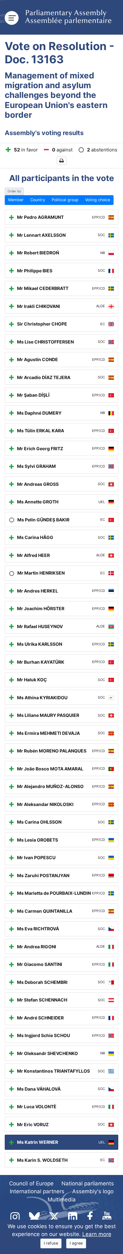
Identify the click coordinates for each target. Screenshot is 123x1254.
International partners (37, 1191)
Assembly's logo (93, 1191)
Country (37, 199)
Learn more (96, 1234)
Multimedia (62, 1199)
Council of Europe (31, 1183)
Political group (65, 199)
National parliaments (88, 1183)
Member (16, 199)
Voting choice (97, 199)
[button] (61, 160)
